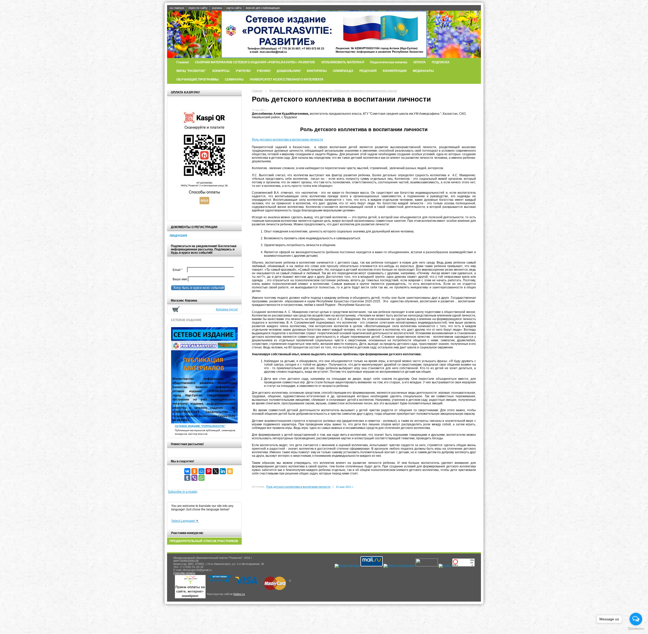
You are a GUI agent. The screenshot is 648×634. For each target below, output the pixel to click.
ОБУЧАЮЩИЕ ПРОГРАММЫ (197, 79)
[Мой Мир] (201, 471)
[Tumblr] (187, 478)
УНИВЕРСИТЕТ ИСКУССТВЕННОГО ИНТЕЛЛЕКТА (286, 79)
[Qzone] (230, 471)
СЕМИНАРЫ (234, 79)
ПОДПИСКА (441, 62)
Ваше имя (179, 279)
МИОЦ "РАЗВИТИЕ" (191, 71)
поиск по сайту (198, 7)
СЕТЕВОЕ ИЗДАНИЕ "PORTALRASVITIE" (200, 426)
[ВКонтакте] (187, 471)
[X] (216, 471)
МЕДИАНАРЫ (423, 71)
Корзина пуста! (227, 309)
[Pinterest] (209, 471)
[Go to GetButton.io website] (636, 628)
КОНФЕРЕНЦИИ (395, 71)
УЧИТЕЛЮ (243, 71)
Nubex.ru (239, 594)
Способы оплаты (184, 572)
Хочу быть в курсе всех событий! (198, 288)
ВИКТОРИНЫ (317, 71)
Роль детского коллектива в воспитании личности (287, 139)
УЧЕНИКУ (264, 71)
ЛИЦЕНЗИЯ (178, 235)
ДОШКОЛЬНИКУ (289, 71)
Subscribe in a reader (182, 491)
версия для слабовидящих (263, 7)
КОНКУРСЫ (221, 71)
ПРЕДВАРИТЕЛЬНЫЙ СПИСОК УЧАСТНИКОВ (204, 541)
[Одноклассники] (194, 471)
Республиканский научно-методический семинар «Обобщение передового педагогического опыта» (333, 90)
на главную (177, 7)
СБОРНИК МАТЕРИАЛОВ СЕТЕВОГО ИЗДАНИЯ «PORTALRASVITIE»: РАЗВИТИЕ (255, 62)
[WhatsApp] (201, 478)
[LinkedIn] (223, 471)
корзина (217, 7)
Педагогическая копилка (388, 62)
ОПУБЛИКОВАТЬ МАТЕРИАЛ (342, 62)
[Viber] (194, 478)
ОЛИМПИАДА (343, 71)
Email (178, 270)
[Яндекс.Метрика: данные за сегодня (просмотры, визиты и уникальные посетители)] (347, 566)
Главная (182, 62)
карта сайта (233, 7)
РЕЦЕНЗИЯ (368, 71)
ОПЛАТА (419, 62)
